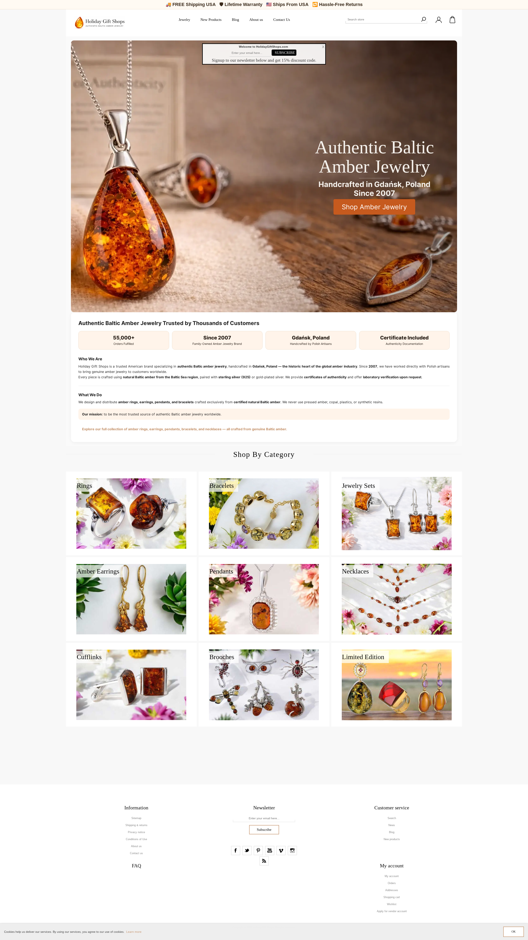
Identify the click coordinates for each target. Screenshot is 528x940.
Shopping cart (453, 19)
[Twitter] (247, 850)
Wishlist (391, 904)
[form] (264, 818)
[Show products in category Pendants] (264, 599)
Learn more (133, 931)
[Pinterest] (258, 850)
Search (423, 19)
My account (392, 876)
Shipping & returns (136, 825)
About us (136, 846)
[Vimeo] (281, 850)
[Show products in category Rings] (131, 513)
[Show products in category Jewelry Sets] (396, 513)
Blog (391, 832)
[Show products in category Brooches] (264, 685)
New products (392, 839)
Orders (392, 883)
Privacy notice (136, 832)
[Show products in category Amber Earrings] (131, 599)
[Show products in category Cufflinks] (131, 685)
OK (514, 931)
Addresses (391, 890)
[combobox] (382, 19)
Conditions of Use (136, 839)
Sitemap (136, 818)
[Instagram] (292, 850)
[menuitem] (136, 818)
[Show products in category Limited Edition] (396, 685)
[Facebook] (235, 850)
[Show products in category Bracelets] (264, 513)
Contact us (136, 853)
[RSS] (264, 861)
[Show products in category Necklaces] (396, 599)
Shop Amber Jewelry (374, 207)
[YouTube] (269, 850)
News (391, 825)
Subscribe (264, 830)
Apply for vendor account (392, 911)
